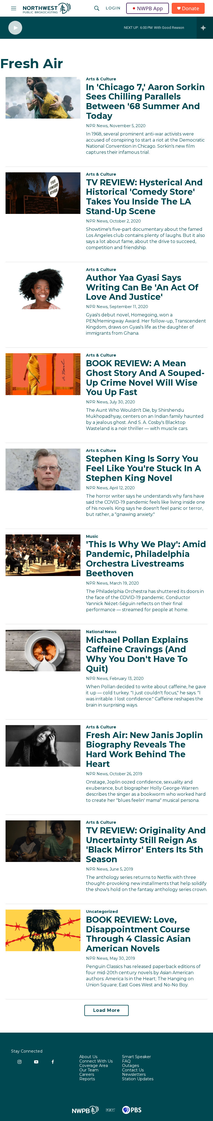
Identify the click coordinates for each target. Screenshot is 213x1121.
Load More (106, 1010)
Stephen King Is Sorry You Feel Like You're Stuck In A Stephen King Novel (143, 468)
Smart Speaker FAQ (136, 1059)
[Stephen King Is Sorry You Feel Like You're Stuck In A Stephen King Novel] (43, 469)
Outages (130, 1066)
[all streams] (205, 28)
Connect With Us (96, 1061)
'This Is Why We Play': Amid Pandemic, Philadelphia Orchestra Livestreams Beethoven (146, 558)
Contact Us (133, 1070)
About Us (88, 1057)
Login (113, 8)
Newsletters (134, 1075)
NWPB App (150, 8)
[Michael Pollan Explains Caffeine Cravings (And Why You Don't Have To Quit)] (43, 650)
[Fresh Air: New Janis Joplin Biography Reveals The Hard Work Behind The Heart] (43, 746)
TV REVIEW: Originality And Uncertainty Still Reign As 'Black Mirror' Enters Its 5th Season (146, 844)
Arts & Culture (101, 78)
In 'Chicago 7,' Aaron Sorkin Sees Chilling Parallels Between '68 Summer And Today (145, 101)
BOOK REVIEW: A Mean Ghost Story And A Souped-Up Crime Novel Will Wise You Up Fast (145, 377)
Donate (190, 8)
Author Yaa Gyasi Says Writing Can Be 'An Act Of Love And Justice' (142, 287)
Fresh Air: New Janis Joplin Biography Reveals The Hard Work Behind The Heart (144, 749)
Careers (86, 1075)
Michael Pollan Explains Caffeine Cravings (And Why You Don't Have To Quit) (137, 654)
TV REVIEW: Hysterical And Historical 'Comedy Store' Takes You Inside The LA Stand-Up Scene (144, 196)
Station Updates (137, 1079)
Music (92, 536)
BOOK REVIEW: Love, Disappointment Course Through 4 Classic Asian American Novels (138, 934)
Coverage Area (93, 1066)
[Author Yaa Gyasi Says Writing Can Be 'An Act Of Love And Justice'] (43, 288)
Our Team (88, 1070)
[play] (15, 28)
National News (101, 631)
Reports (87, 1079)
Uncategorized (102, 911)
